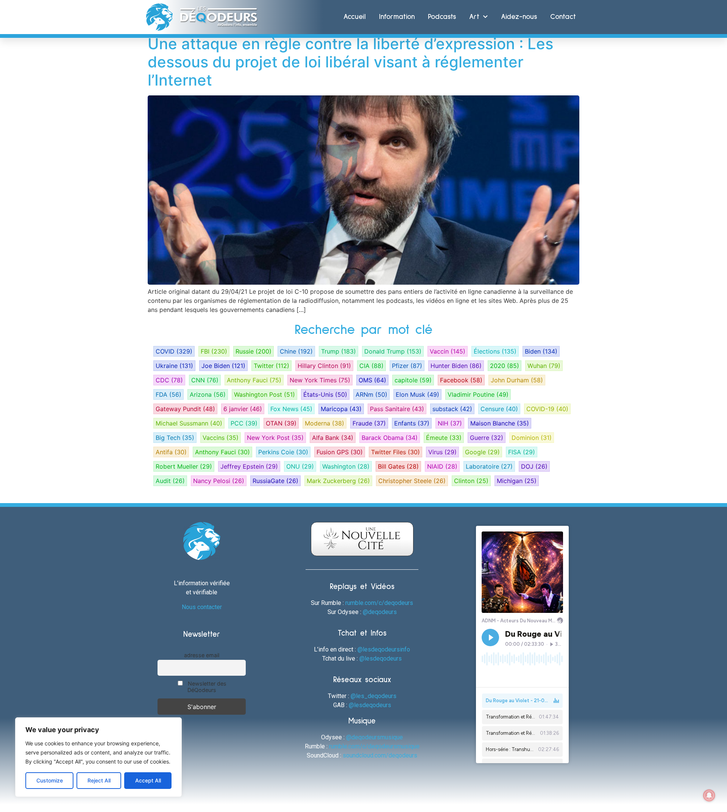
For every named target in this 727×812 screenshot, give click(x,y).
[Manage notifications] (709, 795)
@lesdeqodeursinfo (383, 649)
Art (474, 16)
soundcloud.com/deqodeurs (380, 755)
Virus (442, 452)
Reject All (99, 780)
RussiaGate (275, 481)
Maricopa (341, 409)
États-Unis (325, 394)
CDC (169, 380)
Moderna (324, 423)
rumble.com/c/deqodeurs (379, 602)
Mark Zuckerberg (338, 481)
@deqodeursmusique (374, 737)
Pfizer (407, 366)
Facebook (461, 380)
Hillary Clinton (324, 366)
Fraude (369, 423)
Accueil (354, 16)
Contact (563, 16)
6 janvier (242, 409)
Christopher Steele (412, 481)
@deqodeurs (380, 612)
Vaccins (221, 438)
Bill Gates (398, 466)
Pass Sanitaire (397, 409)
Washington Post (264, 394)
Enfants (411, 423)
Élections (495, 351)
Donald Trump (392, 351)
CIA (371, 366)
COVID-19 (547, 409)
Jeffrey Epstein (249, 466)
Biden (541, 351)
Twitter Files (395, 452)
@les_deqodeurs (373, 696)
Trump (338, 351)
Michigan (517, 481)
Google (482, 452)
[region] (98, 757)
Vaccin (447, 351)
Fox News (291, 409)
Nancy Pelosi (218, 481)
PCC (244, 423)
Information (397, 16)
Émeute (444, 438)
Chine (296, 351)
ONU (300, 466)
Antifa (171, 452)
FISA (521, 452)
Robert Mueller (184, 466)
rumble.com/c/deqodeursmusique (374, 746)
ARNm (371, 394)
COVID (174, 351)
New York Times (320, 380)
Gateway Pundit (185, 409)
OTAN (281, 423)
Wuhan (543, 366)
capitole (413, 380)
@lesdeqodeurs (380, 658)
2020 (504, 366)
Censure (499, 409)
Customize (49, 780)
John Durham (517, 380)
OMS (372, 380)
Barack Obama (390, 438)
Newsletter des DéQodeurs (206, 686)
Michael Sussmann (189, 423)
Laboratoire (489, 466)
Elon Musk (417, 394)
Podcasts (442, 16)
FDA (168, 394)
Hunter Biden (456, 366)
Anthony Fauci (254, 380)
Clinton (471, 481)
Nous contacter (202, 607)
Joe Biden (223, 366)
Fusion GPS (340, 452)
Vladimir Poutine (478, 394)
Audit (170, 481)
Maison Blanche (499, 423)
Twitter (271, 366)
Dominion (532, 438)
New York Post (275, 438)
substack (452, 409)
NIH (450, 423)
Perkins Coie (283, 452)
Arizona (208, 394)
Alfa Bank (332, 438)
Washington (346, 466)
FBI (214, 351)
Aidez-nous (519, 16)
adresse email (201, 655)
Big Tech (175, 438)
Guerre (486, 438)
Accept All (148, 780)
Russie (253, 351)
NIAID (442, 466)
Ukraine (174, 366)
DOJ (534, 466)
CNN (204, 380)
